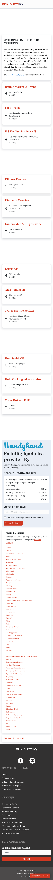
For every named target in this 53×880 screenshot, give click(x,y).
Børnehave (9, 583)
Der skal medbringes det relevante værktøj (25, 517)
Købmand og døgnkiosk (14, 636)
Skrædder (9, 683)
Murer (8, 653)
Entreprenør (10, 609)
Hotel (7, 630)
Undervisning (10, 712)
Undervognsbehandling (14, 715)
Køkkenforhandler (12, 639)
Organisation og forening (14, 662)
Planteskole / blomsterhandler (16, 671)
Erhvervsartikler (9, 819)
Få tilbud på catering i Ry (15, 738)
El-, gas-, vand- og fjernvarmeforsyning (19, 600)
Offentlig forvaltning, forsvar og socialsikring (21, 656)
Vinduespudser (11, 721)
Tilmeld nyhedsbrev (39, 876)
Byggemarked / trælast (13, 580)
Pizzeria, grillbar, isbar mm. (15, 668)
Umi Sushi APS (15, 358)
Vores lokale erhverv (10, 808)
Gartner (8, 624)
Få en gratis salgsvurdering (13, 826)
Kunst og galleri (11, 633)
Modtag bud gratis (13, 523)
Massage (9, 650)
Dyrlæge (8, 595)
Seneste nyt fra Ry (9, 804)
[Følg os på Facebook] (21, 761)
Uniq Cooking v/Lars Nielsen (24, 379)
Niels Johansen (15, 290)
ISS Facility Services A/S (20, 131)
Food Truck (12, 108)
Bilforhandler (10, 571)
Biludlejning (10, 574)
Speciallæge (10, 691)
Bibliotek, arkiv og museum (15, 568)
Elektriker (9, 603)
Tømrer (8, 706)
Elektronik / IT (11, 606)
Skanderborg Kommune (12, 822)
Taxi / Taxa (9, 703)
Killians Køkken (15, 179)
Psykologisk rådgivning (14, 674)
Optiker (8, 659)
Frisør (8, 621)
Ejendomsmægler (12, 598)
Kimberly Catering (17, 200)
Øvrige (8, 730)
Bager (8, 556)
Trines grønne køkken (19, 311)
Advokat (8, 548)
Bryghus (9, 577)
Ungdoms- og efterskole (14, 718)
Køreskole (9, 642)
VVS (7, 724)
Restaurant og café (12, 680)
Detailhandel (10, 592)
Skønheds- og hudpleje (14, 686)
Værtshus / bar (11, 727)
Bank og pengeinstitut (13, 559)
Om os (4, 774)
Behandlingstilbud (12, 565)
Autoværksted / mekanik (14, 554)
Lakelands (11, 269)
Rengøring (9, 677)
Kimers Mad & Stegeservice (23, 224)
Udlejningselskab (12, 709)
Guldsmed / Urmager (13, 627)
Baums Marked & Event (20, 87)
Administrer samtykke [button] (11, 789)
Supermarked (10, 697)
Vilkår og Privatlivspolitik (13, 782)
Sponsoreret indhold (10, 833)
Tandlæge (9, 700)
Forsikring (9, 615)
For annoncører (8, 778)
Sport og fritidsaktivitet (14, 694)
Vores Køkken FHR (17, 400)
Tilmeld (26, 859)
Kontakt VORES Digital (11, 785)
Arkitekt (8, 551)
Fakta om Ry (7, 815)
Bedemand (9, 562)
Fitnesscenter (10, 612)
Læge (7, 644)
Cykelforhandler (11, 589)
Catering (9, 586)
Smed (8, 688)
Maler (8, 647)
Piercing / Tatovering (13, 665)
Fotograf (8, 618)
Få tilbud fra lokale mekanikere (15, 830)
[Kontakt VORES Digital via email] (32, 761)
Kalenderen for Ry (9, 811)
